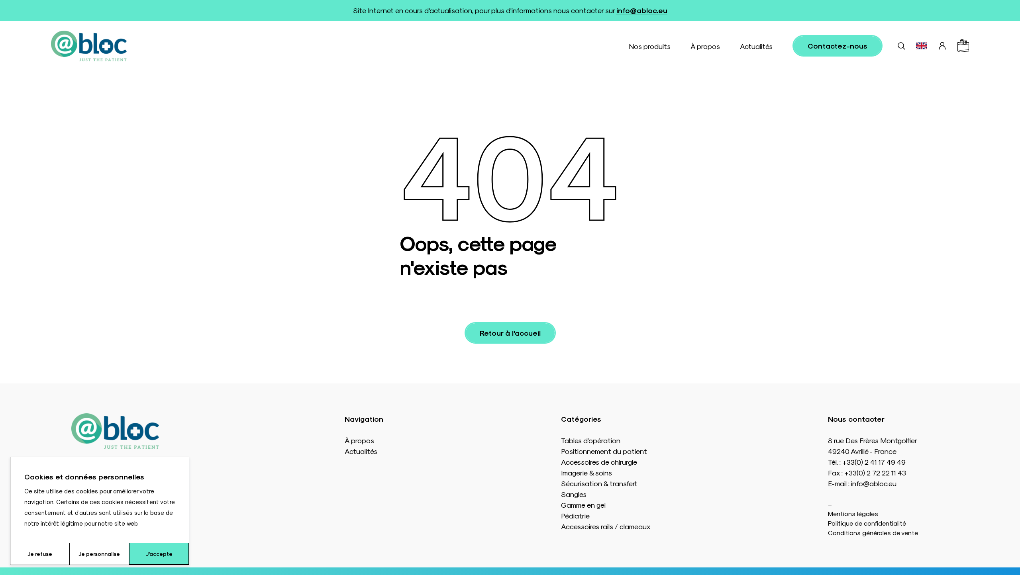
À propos (705, 46)
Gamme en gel (583, 505)
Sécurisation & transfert (599, 483)
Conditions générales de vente (873, 532)
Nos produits (650, 46)
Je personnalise (99, 554)
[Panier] (963, 45)
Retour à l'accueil (510, 333)
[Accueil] (89, 46)
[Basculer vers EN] (921, 46)
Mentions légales (853, 513)
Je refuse (39, 554)
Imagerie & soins (586, 472)
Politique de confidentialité (867, 523)
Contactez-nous (837, 45)
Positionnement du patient (604, 451)
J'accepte (159, 554)
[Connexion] (942, 46)
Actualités (756, 46)
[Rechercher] (901, 46)
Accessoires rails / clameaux (605, 526)
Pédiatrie (575, 515)
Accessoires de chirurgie (599, 462)
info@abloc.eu (641, 10)
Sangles (573, 494)
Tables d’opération (590, 440)
